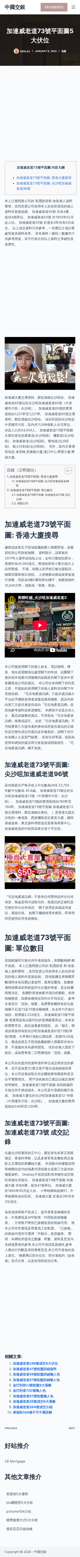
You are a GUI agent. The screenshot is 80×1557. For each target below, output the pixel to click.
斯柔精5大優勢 (17, 1494)
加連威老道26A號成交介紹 (33, 1407)
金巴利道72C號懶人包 (29, 1390)
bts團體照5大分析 (19, 1502)
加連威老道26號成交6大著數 (34, 1401)
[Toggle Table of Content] (66, 470)
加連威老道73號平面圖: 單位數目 (31, 490)
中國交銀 (15, 7)
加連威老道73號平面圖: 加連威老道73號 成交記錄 (43, 497)
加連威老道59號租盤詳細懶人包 (36, 1374)
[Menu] (73, 7)
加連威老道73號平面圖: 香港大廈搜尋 (43, 178)
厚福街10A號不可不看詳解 (32, 1412)
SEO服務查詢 (54, 7)
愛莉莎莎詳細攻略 (19, 1529)
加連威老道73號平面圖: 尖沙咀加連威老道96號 (42, 483)
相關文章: (23, 503)
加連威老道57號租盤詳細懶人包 (36, 1380)
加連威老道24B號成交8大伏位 (35, 1363)
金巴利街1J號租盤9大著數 (32, 1385)
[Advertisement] (40, 116)
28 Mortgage (15, 1461)
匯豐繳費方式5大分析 (22, 1520)
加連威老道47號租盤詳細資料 (35, 1369)
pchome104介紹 (18, 1511)
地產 (63, 51)
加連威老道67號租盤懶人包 (33, 1396)
